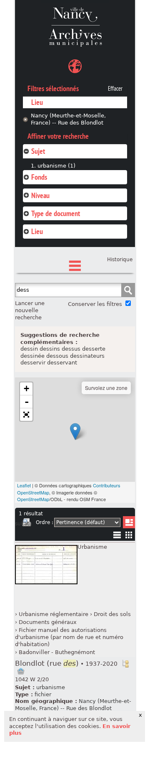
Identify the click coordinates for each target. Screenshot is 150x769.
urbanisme (50, 687)
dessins (50, 349)
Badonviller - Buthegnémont (57, 652)
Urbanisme (92, 547)
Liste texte (117, 536)
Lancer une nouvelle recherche (30, 310)
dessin (29, 349)
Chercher (128, 290)
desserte (93, 349)
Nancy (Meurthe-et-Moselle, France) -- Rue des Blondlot (68, 119)
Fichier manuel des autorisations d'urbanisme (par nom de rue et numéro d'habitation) (69, 637)
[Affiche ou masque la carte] (75, 67)
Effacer (115, 88)
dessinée (32, 356)
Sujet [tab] (38, 151)
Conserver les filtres (95, 304)
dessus (71, 349)
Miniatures (129, 535)
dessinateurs (87, 356)
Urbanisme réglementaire (53, 614)
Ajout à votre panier (21, 671)
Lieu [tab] (37, 231)
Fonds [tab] (39, 177)
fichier (43, 694)
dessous (57, 356)
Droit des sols (112, 614)
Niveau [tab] (40, 195)
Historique (119, 259)
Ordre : (44, 522)
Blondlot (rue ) (66, 663)
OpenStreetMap (33, 499)
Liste (129, 522)
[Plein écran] (26, 414)
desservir (32, 362)
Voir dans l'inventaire (125, 663)
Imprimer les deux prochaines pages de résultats (27, 524)
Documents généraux (48, 622)
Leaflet (24, 485)
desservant (62, 362)
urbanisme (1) (56, 166)
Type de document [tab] (55, 213)
